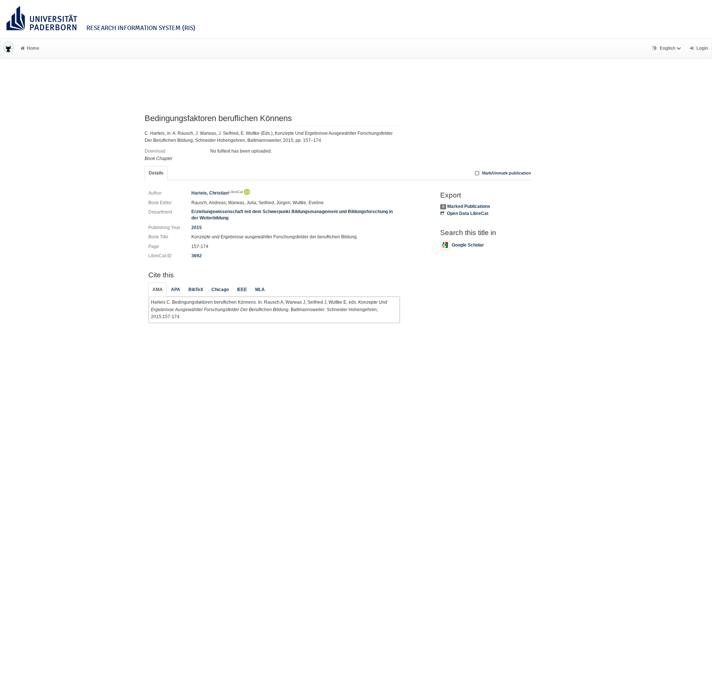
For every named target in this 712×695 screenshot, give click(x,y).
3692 (196, 255)
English (667, 48)
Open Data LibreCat (467, 213)
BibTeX (195, 289)
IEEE (242, 289)
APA (175, 289)
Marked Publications (468, 206)
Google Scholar (468, 245)
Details (156, 173)
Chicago (220, 289)
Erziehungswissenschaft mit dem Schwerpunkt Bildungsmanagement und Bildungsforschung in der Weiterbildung (292, 215)
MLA (260, 289)
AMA (157, 289)
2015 (196, 227)
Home (33, 48)
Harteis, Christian (217, 193)
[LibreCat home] (8, 48)
